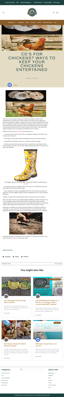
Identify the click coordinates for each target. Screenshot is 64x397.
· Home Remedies (25, 2)
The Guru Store (47, 22)
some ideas (19, 131)
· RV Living (56, 2)
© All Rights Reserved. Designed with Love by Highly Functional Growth (32, 395)
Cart (55, 22)
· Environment (38, 2)
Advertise (21, 22)
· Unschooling (47, 2)
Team (27, 22)
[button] (3, 12)
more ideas (14, 238)
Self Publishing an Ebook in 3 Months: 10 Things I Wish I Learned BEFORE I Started (47, 302)
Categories (11, 22)
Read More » (7, 313)
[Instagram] (57, 12)
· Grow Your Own (10, 2)
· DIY (17, 2)
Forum (39, 22)
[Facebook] (54, 12)
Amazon (26, 183)
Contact (33, 22)
